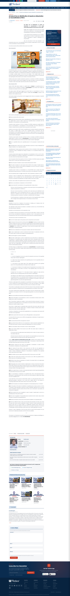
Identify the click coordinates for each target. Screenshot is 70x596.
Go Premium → (53, 44)
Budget (19, 7)
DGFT (49, 7)
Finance (58, 7)
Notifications (45, 582)
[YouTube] (16, 0)
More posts (48, 71)
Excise (34, 7)
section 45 (28, 433)
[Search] (37, 1)
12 (51, 180)
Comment (12, 532)
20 (53, 182)
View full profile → (13, 449)
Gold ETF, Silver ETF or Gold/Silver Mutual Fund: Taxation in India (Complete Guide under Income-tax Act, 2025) (23, 455)
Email (11, 547)
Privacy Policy (53, 592)
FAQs (15, 433)
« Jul (46, 187)
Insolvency (35, 586)
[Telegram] (22, 0)
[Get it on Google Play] (45, 574)
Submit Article (55, 583)
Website (11, 551)
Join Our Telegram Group (28, 467)
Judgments (45, 585)
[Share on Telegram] (43, 21)
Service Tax (23, 7)
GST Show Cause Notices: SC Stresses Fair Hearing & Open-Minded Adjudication (53, 63)
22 (57, 182)
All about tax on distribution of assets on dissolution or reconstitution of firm (26, 17)
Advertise (54, 585)
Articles (17, 12)
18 (49, 182)
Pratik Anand (12, 20)
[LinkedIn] (18, 0)
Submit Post (53, 0)
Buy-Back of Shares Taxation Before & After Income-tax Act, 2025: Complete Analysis (23, 458)
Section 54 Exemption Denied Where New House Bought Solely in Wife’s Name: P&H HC (53, 124)
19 (51, 182)
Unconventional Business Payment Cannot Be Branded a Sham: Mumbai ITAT (53, 95)
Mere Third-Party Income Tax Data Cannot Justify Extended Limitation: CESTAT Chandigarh (52, 87)
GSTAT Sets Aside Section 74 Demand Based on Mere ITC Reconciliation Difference (53, 68)
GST (41, 7)
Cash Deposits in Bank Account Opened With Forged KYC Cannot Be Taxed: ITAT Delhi (53, 105)
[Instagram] (19, 0)
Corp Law (62, 7)
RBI (52, 7)
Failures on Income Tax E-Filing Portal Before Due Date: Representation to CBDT (53, 110)
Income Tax (14, 7)
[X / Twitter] (15, 0)
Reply (10, 522)
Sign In (59, 0)
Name (11, 543)
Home (10, 7)
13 (53, 180)
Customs (37, 7)
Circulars (44, 583)
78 (26, 446)
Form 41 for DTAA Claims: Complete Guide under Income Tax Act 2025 (22, 459)
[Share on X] (37, 21)
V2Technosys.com (26, 592)
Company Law (29, 7)
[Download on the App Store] (52, 574)
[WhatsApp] (20, 0)
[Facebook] (14, 0)
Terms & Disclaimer (58, 592)
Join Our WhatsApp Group (16, 467)
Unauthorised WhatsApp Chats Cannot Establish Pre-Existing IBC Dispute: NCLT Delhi (53, 115)
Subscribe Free (30, 572)
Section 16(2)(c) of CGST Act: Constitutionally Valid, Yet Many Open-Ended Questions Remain (53, 55)
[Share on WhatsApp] (41, 21)
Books (48, 0)
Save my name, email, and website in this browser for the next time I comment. (22, 555)
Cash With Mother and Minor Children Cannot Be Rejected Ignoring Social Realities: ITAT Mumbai (53, 83)
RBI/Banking (35, 585)
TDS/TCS (25, 586)
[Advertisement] (16, 34)
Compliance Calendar (46, 586)
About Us (54, 582)
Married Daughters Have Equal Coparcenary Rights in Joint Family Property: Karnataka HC (52, 78)
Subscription (42, 0)
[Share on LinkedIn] (39, 21)
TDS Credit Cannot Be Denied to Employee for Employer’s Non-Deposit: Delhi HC (53, 119)
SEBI (54, 7)
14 (55, 180)
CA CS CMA (45, 7)
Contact (54, 586)
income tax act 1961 (21, 433)
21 (55, 182)
